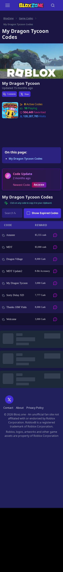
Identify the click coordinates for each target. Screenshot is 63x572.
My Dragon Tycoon (21, 83)
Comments (11, 94)
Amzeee (39, 184)
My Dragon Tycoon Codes (25, 158)
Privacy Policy (35, 408)
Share (27, 94)
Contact (8, 408)
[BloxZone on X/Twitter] (9, 399)
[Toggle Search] (53, 5)
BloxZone (8, 18)
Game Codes (26, 18)
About (20, 408)
